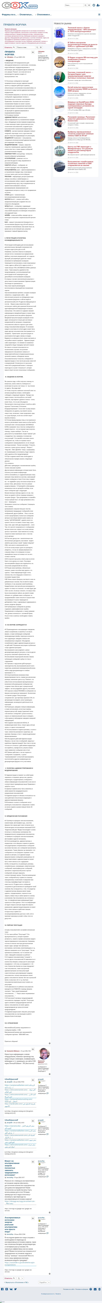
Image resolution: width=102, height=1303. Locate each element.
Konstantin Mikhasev (41, 1061)
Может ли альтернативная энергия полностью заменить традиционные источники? (12, 1168)
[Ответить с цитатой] (33, 52)
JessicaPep (41, 1161)
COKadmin (41, 51)
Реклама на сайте (69, 1289)
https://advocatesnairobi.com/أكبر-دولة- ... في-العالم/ (20, 1091)
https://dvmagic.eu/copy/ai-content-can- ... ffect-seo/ (20, 1202)
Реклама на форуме (81, 1289)
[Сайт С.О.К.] (20, 5)
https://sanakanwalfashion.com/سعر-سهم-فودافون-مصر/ (20, 1141)
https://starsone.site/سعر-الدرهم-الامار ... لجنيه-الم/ (19, 1127)
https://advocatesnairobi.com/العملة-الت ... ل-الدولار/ (20, 1136)
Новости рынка (62, 23)
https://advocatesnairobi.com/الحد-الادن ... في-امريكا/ (20, 1095)
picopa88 (41, 1079)
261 (46, 56)
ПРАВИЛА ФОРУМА (14, 24)
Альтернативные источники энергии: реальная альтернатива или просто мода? (12, 1224)
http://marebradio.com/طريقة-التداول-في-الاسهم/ (20, 1105)
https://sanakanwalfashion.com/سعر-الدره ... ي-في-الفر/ (20, 1132)
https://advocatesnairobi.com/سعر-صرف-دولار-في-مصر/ (20, 1146)
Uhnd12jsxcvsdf (11, 1079)
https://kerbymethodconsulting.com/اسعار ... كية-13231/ (18, 1100)
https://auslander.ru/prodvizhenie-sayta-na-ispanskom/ (20, 1263)
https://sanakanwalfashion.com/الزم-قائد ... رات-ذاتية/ (20, 1086)
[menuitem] (94, 5)
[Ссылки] (99, 14)
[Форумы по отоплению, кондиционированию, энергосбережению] (33, 7)
